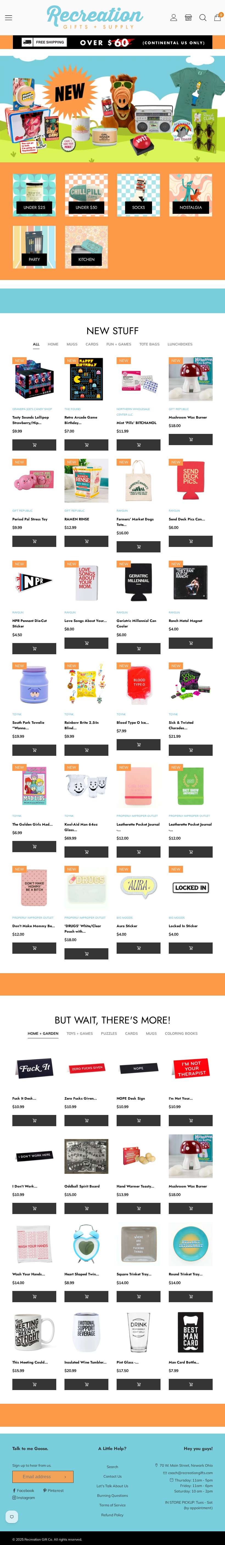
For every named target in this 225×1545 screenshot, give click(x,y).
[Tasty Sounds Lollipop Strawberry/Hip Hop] (34, 379)
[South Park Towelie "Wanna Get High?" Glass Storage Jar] (34, 684)
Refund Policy (112, 1515)
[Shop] (188, 17)
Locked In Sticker (183, 926)
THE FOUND (72, 409)
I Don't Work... (24, 1186)
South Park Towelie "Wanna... (28, 725)
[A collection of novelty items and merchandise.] (112, 109)
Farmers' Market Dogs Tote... (135, 522)
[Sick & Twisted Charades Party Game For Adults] (191, 684)
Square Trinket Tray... (134, 1274)
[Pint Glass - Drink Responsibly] (139, 1332)
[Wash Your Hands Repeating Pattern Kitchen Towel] (34, 1244)
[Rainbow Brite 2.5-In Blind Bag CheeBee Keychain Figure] (86, 684)
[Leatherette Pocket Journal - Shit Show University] (191, 786)
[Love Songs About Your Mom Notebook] (86, 582)
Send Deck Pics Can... (187, 519)
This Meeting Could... (30, 1362)
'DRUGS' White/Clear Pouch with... (82, 928)
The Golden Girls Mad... (32, 824)
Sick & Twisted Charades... (181, 725)
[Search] (203, 17)
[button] (34, 445)
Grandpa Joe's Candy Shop (32, 409)
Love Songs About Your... (85, 620)
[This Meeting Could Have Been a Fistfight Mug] (34, 1332)
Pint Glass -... (128, 1362)
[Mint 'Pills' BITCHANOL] (139, 379)
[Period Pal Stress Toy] (34, 481)
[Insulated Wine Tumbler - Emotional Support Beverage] (86, 1332)
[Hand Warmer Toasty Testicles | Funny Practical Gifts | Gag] (139, 1156)
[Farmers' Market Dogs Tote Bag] (139, 481)
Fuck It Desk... (24, 1098)
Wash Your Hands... (28, 1274)
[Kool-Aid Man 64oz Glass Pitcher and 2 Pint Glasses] (86, 786)
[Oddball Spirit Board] (86, 1156)
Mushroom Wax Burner (188, 417)
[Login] (174, 17)
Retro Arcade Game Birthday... (80, 420)
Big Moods (125, 917)
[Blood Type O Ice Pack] (139, 684)
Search (112, 1467)
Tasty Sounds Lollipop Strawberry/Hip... (30, 420)
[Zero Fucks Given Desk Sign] (86, 1068)
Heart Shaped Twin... (81, 1274)
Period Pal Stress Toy (29, 519)
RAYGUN (122, 510)
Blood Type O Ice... (133, 722)
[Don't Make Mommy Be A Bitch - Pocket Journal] (34, 888)
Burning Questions (112, 1495)
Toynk (16, 714)
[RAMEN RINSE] (86, 481)
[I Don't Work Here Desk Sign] (34, 1156)
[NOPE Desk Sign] (139, 1068)
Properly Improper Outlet (137, 816)
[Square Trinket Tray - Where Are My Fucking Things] (139, 1244)
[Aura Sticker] (139, 888)
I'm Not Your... (181, 1098)
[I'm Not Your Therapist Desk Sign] (191, 1068)
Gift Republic (179, 409)
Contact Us (112, 1476)
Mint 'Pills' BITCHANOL (136, 422)
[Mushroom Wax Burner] (191, 379)
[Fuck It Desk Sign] (34, 1068)
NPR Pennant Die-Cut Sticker (29, 623)
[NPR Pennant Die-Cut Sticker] (34, 582)
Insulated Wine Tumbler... (85, 1362)
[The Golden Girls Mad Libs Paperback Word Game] (34, 786)
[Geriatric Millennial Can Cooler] (139, 582)
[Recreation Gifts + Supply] (95, 17)
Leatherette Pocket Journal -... (138, 827)
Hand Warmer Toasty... (135, 1186)
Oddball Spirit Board (82, 1186)
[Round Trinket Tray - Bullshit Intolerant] (191, 1244)
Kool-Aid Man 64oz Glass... (81, 827)
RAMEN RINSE (76, 519)
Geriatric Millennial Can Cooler (136, 623)
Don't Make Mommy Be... (33, 926)
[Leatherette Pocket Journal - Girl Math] (139, 786)
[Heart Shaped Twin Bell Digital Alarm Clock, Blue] (86, 1244)
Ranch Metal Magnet (185, 620)
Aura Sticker (127, 926)
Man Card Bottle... (184, 1362)
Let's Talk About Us (112, 1486)
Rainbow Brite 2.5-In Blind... (81, 725)
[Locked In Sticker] (191, 888)
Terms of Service (112, 1505)
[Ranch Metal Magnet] (191, 582)
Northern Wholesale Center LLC (133, 411)
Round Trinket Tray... (186, 1274)
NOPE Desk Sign (131, 1098)
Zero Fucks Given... (80, 1098)
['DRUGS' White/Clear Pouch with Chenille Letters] (86, 888)
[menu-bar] (12, 17)
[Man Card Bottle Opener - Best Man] (191, 1332)
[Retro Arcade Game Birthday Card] (86, 379)
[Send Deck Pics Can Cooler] (191, 481)
